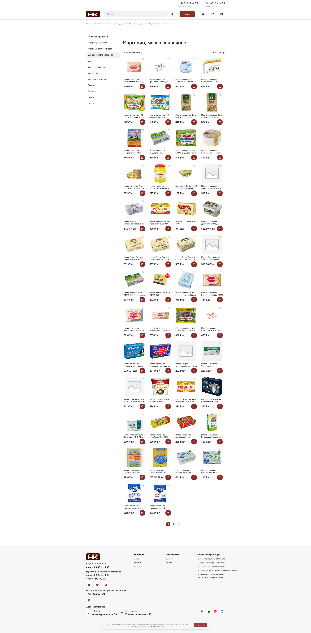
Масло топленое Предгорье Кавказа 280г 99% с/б (161, 187)
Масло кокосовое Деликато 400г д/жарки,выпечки (209, 223)
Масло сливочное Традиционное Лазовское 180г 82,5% (159, 151)
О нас (136, 559)
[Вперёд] (179, 524)
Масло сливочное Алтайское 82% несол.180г (183, 436)
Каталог (187, 14)
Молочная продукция (137, 24)
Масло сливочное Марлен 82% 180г (209, 471)
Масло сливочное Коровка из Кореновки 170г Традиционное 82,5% (211, 436)
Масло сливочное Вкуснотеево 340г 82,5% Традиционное (161, 329)
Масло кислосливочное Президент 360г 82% (160, 223)
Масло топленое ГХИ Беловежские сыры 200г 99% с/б (135, 187)
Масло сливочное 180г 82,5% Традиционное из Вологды (186, 151)
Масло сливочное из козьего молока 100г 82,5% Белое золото (184, 294)
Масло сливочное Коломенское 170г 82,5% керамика (186, 81)
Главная (89, 24)
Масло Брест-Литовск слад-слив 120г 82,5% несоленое (133, 258)
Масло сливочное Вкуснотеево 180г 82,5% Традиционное (135, 81)
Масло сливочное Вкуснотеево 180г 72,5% (212, 294)
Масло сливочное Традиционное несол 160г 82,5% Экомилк (159, 365)
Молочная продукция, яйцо (115, 24)
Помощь (169, 563)
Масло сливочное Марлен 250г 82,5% (184, 471)
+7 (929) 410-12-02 (215, 2)
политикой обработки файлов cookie (153, 626)
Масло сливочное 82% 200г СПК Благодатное (134, 400)
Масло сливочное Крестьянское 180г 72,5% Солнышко (132, 471)
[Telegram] (97, 584)
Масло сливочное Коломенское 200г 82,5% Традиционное (210, 81)
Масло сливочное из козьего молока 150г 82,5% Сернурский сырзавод (210, 151)
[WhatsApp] (89, 584)
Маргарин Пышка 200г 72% (185, 223)
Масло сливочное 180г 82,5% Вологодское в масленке (185, 329)
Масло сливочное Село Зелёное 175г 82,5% (211, 116)
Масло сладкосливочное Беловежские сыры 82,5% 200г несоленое (212, 400)
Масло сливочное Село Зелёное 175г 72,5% (185, 116)
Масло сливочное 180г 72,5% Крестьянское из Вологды (134, 116)
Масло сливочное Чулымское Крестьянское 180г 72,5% (209, 365)
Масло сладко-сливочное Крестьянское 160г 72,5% (186, 365)
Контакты (138, 563)
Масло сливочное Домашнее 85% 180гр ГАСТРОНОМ (211, 187)
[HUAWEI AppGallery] (215, 611)
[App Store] (208, 611)
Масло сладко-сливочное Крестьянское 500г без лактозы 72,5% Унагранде (135, 223)
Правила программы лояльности (211, 559)
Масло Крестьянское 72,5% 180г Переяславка (135, 294)
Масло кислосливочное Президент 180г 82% (185, 400)
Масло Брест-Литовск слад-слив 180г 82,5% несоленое (185, 258)
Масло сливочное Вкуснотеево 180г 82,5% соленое (135, 329)
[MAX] (106, 584)
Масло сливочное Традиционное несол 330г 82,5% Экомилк (133, 365)
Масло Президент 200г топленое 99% (160, 400)
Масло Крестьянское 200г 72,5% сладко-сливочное (210, 258)
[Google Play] (202, 611)
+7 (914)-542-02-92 (188, 2)
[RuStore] (222, 611)
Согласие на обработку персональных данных (217, 570)
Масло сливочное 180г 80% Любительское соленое (160, 116)
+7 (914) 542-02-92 (96, 578)
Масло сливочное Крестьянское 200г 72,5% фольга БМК (158, 471)
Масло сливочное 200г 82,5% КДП (160, 294)
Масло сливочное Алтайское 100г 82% (159, 436)
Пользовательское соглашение (211, 566)
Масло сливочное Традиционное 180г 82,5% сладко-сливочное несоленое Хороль (133, 151)
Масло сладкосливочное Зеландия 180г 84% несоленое (135, 436)
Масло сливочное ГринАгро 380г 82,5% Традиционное (159, 81)
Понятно (201, 625)
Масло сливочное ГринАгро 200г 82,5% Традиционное (211, 329)
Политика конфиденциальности (211, 563)
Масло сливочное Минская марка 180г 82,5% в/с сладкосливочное (158, 507)
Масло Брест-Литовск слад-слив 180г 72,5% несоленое (159, 258)
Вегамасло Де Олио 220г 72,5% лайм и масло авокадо (186, 187)
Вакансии (138, 566)
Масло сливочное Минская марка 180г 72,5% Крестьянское (133, 507)
